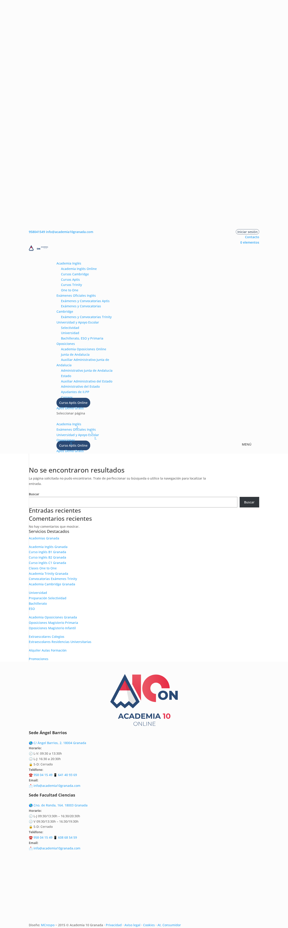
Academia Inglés (68, 263)
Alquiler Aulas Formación (48, 650)
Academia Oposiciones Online (83, 349)
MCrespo (47, 925)
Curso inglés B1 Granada (47, 552)
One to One (69, 290)
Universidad (70, 333)
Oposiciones (65, 344)
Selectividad (70, 328)
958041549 (37, 232)
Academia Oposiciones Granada (53, 617)
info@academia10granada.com (57, 785)
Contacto (252, 237)
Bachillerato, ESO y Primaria (82, 338)
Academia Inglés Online (79, 269)
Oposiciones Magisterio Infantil (52, 628)
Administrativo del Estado (80, 386)
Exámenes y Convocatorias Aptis (85, 301)
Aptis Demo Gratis (70, 408)
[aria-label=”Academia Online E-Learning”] (56, 258)
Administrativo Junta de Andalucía (86, 370)
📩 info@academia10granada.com (54, 848)
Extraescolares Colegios (46, 636)
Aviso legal (132, 925)
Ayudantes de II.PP (75, 392)
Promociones (38, 659)
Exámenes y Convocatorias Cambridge (78, 309)
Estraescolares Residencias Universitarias (60, 642)
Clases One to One (43, 568)
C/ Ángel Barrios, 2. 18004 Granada (60, 743)
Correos (67, 397)
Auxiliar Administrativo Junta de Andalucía (82, 362)
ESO (32, 609)
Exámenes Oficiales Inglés (76, 295)
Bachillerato (38, 603)
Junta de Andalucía (75, 354)
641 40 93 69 (67, 775)
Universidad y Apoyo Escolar (77, 322)
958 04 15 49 (43, 775)
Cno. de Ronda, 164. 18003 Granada (61, 805)
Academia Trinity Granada (48, 573)
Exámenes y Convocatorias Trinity (86, 317)
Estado (66, 376)
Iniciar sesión (247, 232)
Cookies (149, 925)
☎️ (31, 775)
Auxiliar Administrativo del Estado (86, 381)
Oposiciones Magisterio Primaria (53, 622)
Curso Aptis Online (73, 403)
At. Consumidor (169, 925)
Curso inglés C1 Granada (47, 563)
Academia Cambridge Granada (52, 584)
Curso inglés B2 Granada (47, 557)
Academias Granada (44, 538)
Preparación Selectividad (47, 598)
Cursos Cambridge (75, 274)
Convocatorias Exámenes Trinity (53, 579)
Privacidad (114, 925)
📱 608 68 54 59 (64, 837)
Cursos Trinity (71, 285)
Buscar (34, 494)
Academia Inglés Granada (48, 547)
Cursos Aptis (70, 279)
